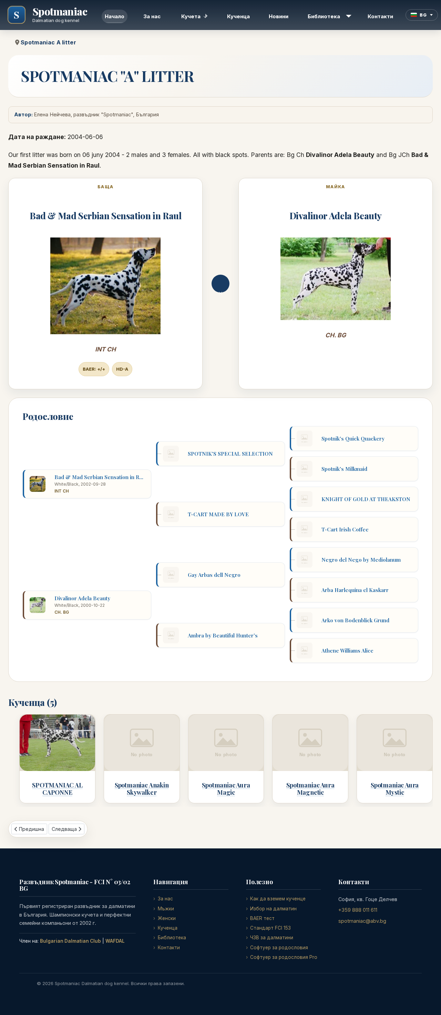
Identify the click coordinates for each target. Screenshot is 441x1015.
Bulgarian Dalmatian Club (70, 941)
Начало (114, 16)
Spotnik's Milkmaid (344, 469)
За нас (152, 16)
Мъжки (166, 908)
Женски (166, 918)
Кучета (191, 16)
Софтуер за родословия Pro (283, 957)
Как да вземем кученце (278, 898)
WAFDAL (115, 941)
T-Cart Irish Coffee (345, 529)
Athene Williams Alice (347, 650)
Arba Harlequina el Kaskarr (355, 590)
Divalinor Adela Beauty (335, 215)
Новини (278, 16)
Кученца (238, 16)
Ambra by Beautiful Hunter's (223, 635)
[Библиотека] (347, 16)
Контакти (380, 16)
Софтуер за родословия (279, 947)
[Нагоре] (428, 1002)
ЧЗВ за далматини (271, 937)
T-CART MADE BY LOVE (218, 514)
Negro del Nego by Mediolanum (361, 560)
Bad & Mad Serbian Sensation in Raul (106, 215)
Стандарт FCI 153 (270, 928)
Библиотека (324, 16)
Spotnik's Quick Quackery (352, 438)
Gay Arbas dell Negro (214, 575)
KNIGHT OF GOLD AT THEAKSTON (365, 499)
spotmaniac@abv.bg (362, 921)
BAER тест (262, 918)
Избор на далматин (273, 908)
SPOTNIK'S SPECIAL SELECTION (230, 454)
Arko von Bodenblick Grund (355, 620)
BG (423, 15)
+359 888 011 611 (357, 910)
